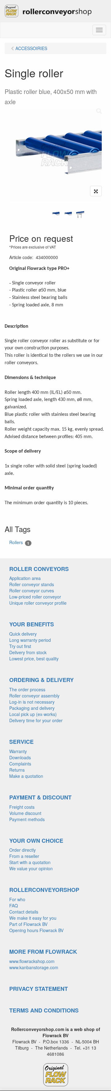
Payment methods (27, 819)
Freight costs (22, 807)
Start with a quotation (30, 862)
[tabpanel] (55, 214)
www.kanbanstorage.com (33, 967)
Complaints (20, 764)
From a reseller (24, 856)
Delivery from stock (28, 652)
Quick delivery (23, 634)
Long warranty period (30, 640)
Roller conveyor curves (31, 590)
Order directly (22, 850)
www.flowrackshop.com (32, 961)
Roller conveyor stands (31, 584)
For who (17, 899)
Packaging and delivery (32, 708)
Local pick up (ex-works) (33, 714)
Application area (25, 578)
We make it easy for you (32, 918)
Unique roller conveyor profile (38, 603)
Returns (17, 770)
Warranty (18, 751)
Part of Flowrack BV (28, 924)
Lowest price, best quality (34, 658)
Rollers (19, 542)
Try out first (20, 646)
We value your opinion (31, 868)
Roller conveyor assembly (34, 696)
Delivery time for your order (36, 720)
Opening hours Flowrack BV (36, 930)
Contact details (23, 912)
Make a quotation (26, 776)
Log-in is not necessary (32, 702)
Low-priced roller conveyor (35, 597)
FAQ (13, 905)
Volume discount (25, 813)
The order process (27, 689)
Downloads (20, 757)
